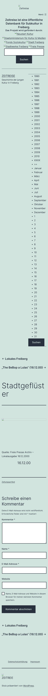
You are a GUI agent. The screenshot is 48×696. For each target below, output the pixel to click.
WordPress (28, 685)
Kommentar (8, 519)
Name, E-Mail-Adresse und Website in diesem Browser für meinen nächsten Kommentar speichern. (26, 596)
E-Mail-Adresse (10, 564)
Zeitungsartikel (8, 482)
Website (6, 579)
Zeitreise (8, 76)
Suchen (36, 342)
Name (5, 549)
